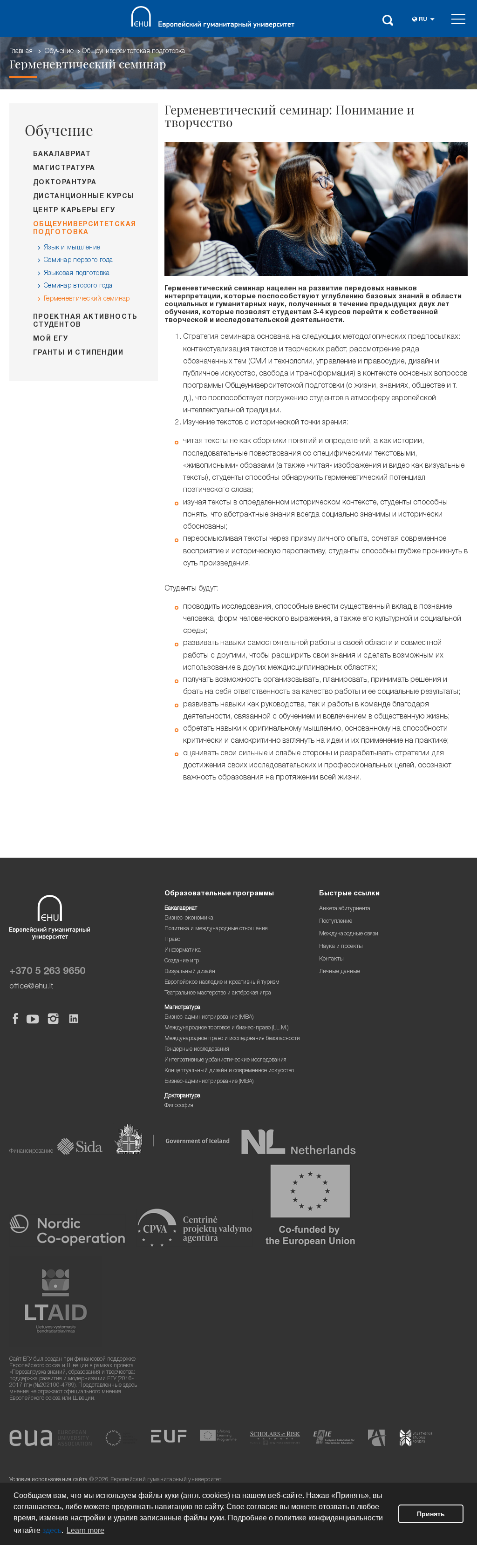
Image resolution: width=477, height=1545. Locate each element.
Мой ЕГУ (50, 339)
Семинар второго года (78, 286)
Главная (21, 51)
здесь (51, 1530)
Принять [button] (431, 1514)
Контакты (331, 959)
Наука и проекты (341, 947)
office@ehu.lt (31, 987)
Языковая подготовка (76, 273)
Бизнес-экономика (188, 918)
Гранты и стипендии (78, 353)
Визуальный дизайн (189, 972)
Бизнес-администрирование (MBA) (209, 1017)
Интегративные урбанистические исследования (225, 1060)
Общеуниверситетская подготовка (133, 51)
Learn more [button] (85, 1530)
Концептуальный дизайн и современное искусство (229, 1071)
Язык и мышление (72, 248)
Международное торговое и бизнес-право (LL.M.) (226, 1028)
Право (172, 940)
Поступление (335, 922)
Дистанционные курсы (84, 197)
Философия (178, 1106)
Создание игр (181, 961)
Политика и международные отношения (216, 929)
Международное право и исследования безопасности (232, 1039)
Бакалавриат (62, 154)
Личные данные (339, 972)
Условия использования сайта (48, 1480)
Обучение (59, 51)
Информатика (182, 950)
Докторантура (65, 183)
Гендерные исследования (196, 1050)
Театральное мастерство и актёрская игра (217, 993)
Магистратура (64, 168)
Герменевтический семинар (87, 299)
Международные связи (348, 934)
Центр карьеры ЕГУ (74, 211)
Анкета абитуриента (344, 909)
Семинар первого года (78, 260)
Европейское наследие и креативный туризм (221, 983)
